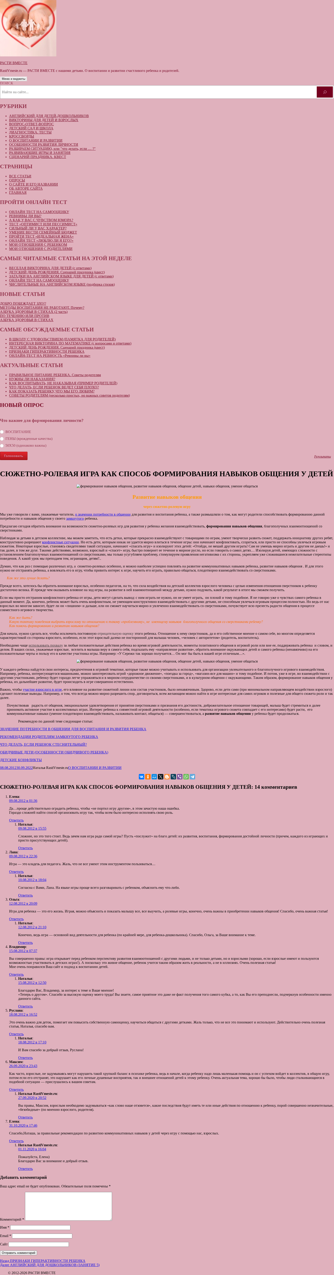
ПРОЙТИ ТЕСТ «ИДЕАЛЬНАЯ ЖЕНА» (41, 236)
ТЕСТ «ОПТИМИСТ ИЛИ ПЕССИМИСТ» (43, 224)
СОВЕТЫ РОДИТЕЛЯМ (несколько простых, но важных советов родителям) (69, 395)
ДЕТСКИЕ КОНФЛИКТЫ (21, 760)
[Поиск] (325, 92)
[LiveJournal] (173, 776)
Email (5, 1236)
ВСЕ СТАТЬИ (20, 176)
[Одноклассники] (148, 776)
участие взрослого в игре (42, 689)
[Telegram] (192, 776)
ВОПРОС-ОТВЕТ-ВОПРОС (31, 124)
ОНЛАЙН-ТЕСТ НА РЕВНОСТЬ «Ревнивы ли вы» (49, 356)
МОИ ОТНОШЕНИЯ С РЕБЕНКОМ (38, 245)
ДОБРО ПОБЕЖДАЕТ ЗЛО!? (23, 303)
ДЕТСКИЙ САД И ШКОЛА (31, 128)
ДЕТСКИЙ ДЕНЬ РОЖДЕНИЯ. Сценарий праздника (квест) (57, 272)
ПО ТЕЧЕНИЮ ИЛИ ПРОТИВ (24, 316)
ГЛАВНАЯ (18, 192)
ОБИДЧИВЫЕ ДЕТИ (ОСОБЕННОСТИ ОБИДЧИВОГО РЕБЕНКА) (54, 752)
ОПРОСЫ (17, 180)
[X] (160, 776)
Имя (4, 1227)
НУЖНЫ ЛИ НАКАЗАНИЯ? (32, 379)
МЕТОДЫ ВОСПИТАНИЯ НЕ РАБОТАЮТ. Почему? (42, 308)
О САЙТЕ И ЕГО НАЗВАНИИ (33, 184)
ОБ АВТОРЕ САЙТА (26, 188)
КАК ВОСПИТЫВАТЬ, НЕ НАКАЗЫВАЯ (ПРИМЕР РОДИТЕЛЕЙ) (63, 383)
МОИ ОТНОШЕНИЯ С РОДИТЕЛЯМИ (40, 249)
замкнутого (75, 518)
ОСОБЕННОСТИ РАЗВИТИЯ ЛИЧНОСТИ (43, 144)
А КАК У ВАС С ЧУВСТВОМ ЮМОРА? (41, 220)
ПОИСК (6, 83)
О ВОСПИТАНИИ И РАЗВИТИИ (35, 140)
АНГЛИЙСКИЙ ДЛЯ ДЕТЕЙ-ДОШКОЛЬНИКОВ (49, 116)
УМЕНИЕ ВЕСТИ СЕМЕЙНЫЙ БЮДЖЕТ (43, 232)
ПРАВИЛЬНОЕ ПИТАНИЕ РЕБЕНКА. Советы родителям (55, 375)
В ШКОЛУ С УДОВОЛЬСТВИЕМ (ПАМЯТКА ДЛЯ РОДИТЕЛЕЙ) (62, 339)
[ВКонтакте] (141, 776)
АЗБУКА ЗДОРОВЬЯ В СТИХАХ (26, 320)
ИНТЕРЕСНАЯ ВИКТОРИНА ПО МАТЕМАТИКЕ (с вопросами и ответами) (70, 343)
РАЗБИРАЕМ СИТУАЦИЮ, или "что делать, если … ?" (52, 149)
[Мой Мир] (154, 776)
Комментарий (12, 1219)
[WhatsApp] (186, 776)
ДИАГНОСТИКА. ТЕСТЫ (30, 132)
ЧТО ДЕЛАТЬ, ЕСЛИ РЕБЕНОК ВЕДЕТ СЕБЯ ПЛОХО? (54, 387)
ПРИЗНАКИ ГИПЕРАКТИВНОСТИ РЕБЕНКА (47, 351)
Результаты (322, 456)
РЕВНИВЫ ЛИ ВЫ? (25, 216)
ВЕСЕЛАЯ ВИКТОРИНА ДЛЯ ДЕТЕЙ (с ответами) (50, 268)
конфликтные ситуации (60, 542)
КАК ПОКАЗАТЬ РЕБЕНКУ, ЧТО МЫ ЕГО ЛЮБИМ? (52, 391)
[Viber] (179, 776)
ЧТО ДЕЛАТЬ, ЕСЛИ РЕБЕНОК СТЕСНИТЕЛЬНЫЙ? (43, 744)
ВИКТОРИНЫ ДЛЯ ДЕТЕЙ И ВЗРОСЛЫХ (43, 120)
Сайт (4, 1244)
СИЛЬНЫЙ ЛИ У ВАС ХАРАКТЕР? (38, 228)
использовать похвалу (46, 645)
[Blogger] (167, 776)
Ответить (16, 820)
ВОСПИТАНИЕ (18, 432)
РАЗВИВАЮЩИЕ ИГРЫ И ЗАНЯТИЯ (39, 153)
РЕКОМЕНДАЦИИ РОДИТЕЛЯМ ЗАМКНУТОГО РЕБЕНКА (49, 737)
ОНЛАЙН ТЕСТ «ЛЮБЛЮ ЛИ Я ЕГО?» (41, 240)
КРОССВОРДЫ (21, 136)
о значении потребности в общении (103, 514)
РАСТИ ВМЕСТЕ (13, 63)
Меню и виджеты (13, 79)
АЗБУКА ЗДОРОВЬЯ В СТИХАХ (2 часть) (33, 312)
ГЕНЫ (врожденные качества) (28, 439)
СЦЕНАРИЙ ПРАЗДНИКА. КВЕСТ (37, 157)
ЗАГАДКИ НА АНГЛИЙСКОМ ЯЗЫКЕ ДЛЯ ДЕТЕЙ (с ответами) (61, 276)
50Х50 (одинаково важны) (25, 445)
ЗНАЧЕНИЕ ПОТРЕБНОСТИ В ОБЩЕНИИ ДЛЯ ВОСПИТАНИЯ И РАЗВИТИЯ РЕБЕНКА (73, 729)
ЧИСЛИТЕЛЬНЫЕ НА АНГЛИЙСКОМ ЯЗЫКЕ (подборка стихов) (62, 284)
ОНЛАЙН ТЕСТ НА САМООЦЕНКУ (39, 212)
